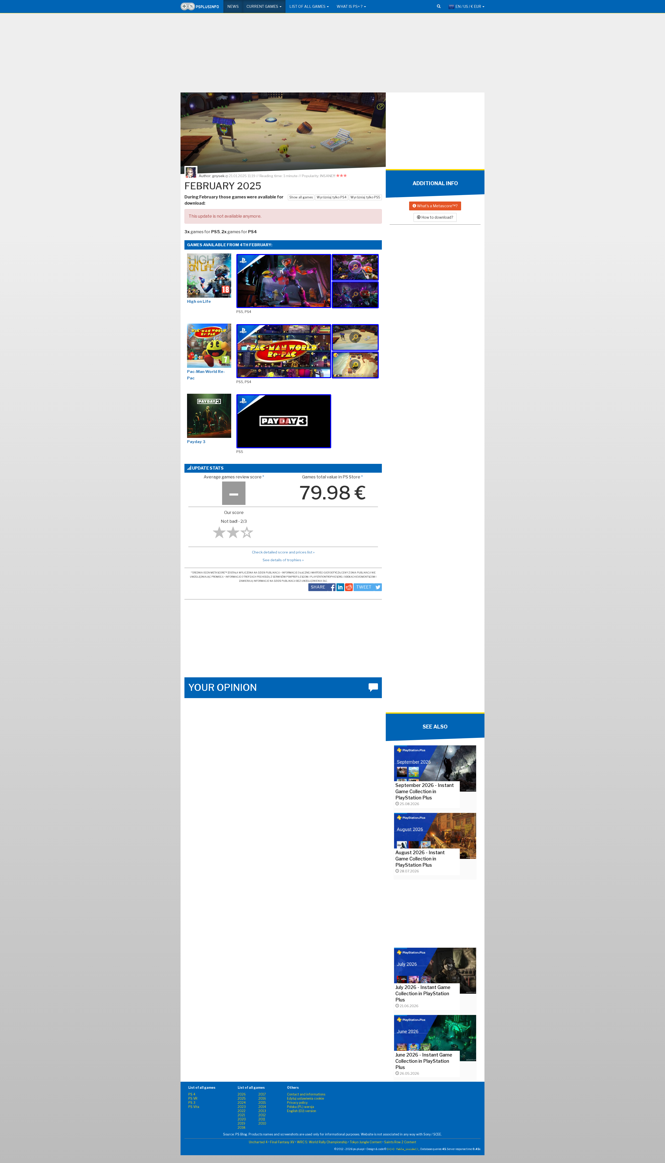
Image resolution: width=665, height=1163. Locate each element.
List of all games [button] (307, 6)
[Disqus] (283, 769)
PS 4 (191, 1094)
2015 (262, 1103)
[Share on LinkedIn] (340, 587)
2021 (241, 1115)
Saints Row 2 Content (400, 1142)
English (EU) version (301, 1111)
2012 (262, 1115)
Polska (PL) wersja (300, 1107)
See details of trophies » (283, 560)
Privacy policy (297, 1103)
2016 (262, 1098)
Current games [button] (263, 6)
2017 (262, 1094)
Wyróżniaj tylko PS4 (332, 197)
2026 (242, 1094)
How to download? (437, 217)
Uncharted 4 (258, 1142)
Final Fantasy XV (282, 1142)
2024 (242, 1103)
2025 (242, 1098)
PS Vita (193, 1107)
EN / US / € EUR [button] (468, 6)
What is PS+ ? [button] (350, 6)
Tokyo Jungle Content (366, 1142)
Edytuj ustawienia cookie (305, 1098)
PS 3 (191, 1103)
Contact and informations (306, 1094)
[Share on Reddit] (349, 587)
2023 (242, 1107)
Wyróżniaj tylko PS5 (365, 197)
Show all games (301, 197)
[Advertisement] (332, 54)
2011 (261, 1119)
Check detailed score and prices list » (283, 552)
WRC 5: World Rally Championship (322, 1142)
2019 (241, 1123)
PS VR (192, 1098)
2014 (262, 1107)
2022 (241, 1111)
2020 (242, 1119)
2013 (262, 1111)
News (233, 6)
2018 (241, 1127)
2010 (262, 1123)
